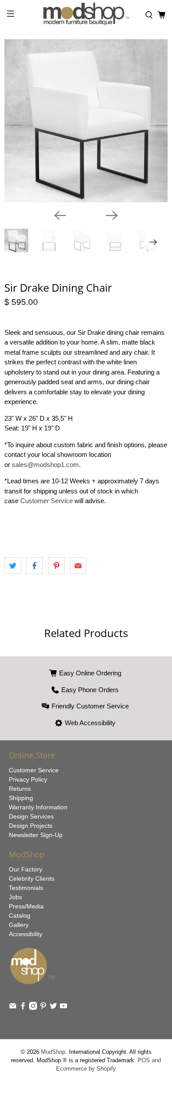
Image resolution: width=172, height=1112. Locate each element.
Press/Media (26, 906)
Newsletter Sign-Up (36, 834)
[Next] (112, 215)
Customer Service (47, 500)
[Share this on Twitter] (12, 565)
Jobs (15, 897)
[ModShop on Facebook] (23, 1007)
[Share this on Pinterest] (56, 565)
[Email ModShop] (13, 1007)
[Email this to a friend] (78, 565)
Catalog (19, 915)
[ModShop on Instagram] (33, 1007)
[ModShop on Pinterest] (43, 1007)
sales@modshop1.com (45, 464)
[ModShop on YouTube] (63, 1007)
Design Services (31, 816)
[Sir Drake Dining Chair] (86, 120)
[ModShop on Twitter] (53, 1007)
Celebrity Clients (31, 878)
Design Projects (30, 825)
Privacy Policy (28, 779)
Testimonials (26, 887)
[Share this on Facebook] (34, 565)
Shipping (21, 797)
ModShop (53, 1052)
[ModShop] (86, 15)
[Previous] (60, 215)
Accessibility (25, 934)
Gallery (19, 924)
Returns (20, 788)
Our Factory (25, 869)
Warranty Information (38, 807)
